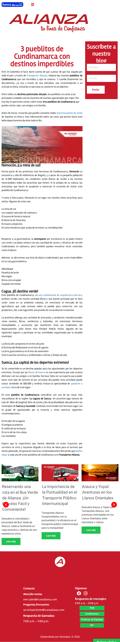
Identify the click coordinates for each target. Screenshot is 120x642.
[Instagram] (86, 593)
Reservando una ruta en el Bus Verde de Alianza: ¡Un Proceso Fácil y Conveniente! (20, 498)
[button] (32, 4)
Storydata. (65, 636)
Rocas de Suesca (36, 372)
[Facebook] (79, 593)
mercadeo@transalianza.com (40, 599)
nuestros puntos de (69, 113)
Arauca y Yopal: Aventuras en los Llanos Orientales (97, 492)
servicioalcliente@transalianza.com (43, 610)
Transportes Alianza (37, 75)
